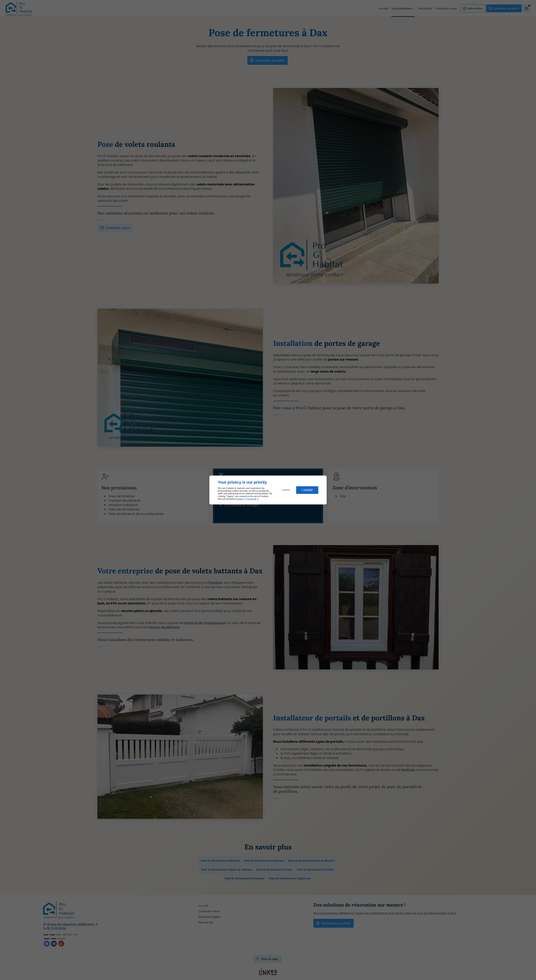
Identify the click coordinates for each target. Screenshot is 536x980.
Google (239, 499)
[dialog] (268, 490)
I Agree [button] (307, 490)
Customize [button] (286, 490)
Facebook (251, 499)
